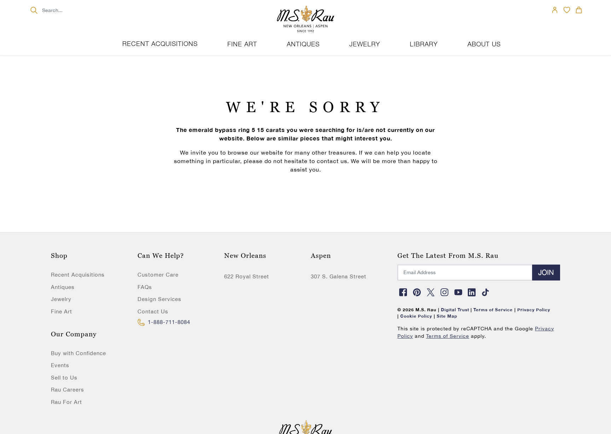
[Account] (555, 10)
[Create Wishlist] (567, 10)
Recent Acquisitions (160, 43)
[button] (579, 10)
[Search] (34, 10)
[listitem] (92, 336)
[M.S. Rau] (305, 19)
